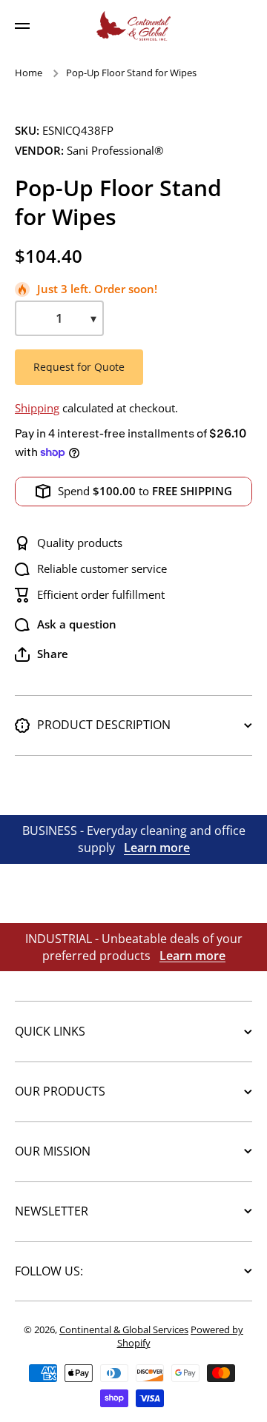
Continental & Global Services (123, 1329)
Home (28, 73)
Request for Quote (79, 367)
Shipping (37, 408)
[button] (41, 654)
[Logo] (133, 26)
